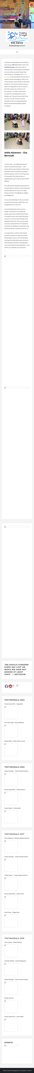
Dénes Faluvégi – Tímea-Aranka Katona (16, 856)
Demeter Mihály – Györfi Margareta (15, 961)
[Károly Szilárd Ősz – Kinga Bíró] (10, 712)
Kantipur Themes (26, 1070)
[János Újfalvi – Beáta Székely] (10, 950)
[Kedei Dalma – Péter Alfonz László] (10, 749)
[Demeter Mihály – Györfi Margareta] (10, 969)
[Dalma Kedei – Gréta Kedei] (10, 816)
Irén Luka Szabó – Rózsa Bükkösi (14, 722)
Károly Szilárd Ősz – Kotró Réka (13, 1016)
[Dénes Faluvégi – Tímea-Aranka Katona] (10, 865)
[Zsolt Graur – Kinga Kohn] (10, 920)
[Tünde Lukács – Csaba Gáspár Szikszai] (10, 883)
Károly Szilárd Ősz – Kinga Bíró (13, 704)
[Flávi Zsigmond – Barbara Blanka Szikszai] (10, 846)
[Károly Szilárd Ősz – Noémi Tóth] (10, 902)
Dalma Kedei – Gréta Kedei (12, 808)
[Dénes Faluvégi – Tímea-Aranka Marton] (10, 779)
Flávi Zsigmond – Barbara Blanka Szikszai (16, 838)
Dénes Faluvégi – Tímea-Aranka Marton (16, 771)
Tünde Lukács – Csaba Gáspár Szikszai (15, 875)
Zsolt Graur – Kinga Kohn (11, 912)
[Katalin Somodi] (10, 1006)
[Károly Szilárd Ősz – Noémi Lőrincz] (10, 798)
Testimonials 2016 (14, 938)
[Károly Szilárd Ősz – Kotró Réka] (10, 1025)
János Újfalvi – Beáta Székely (13, 942)
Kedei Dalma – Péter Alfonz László (14, 741)
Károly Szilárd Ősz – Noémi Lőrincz (14, 789)
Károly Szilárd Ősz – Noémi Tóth (14, 894)
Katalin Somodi (8, 998)
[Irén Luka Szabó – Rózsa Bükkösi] (10, 731)
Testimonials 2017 (14, 834)
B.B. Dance (17, 43)
